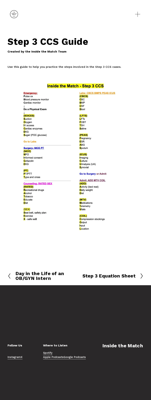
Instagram (14, 357)
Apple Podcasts (53, 357)
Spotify (47, 352)
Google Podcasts (75, 357)
